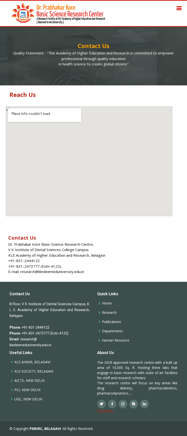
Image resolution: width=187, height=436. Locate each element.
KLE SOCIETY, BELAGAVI (33, 371)
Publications (111, 322)
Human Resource (115, 340)
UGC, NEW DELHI (28, 399)
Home (107, 303)
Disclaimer (105, 411)
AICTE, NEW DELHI (29, 380)
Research (109, 312)
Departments (112, 331)
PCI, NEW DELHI (27, 390)
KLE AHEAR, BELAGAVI (32, 362)
